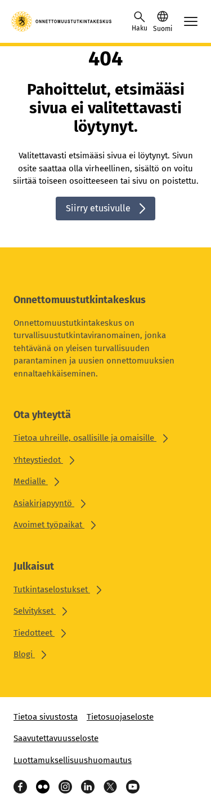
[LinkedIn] (88, 786)
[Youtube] (133, 786)
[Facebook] (20, 786)
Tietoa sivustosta (46, 717)
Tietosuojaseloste (120, 717)
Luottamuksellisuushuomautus (73, 760)
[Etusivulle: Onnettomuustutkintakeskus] (62, 21)
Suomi (162, 29)
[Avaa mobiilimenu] (191, 21)
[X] (110, 786)
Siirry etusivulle (98, 208)
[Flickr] (43, 786)
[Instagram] (65, 786)
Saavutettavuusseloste (56, 738)
